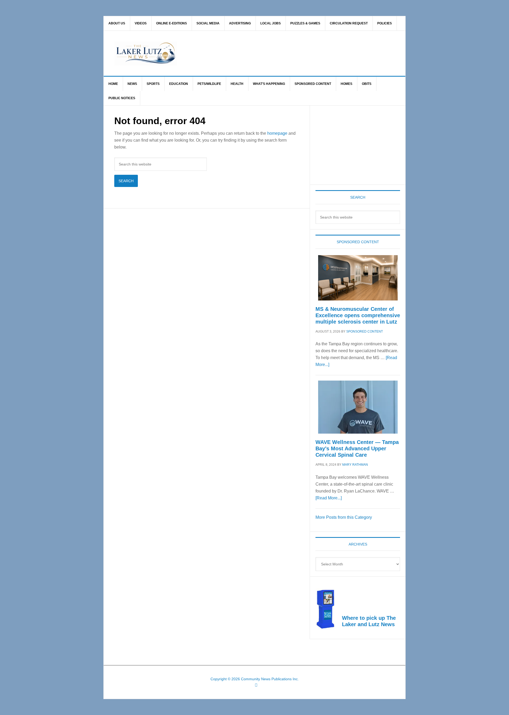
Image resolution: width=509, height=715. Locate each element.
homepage (277, 133)
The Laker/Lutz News (268, 53)
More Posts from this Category (343, 517)
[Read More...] (328, 498)
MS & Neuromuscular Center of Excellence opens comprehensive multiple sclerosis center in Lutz (357, 315)
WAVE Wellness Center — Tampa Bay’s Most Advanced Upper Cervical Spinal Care (357, 448)
